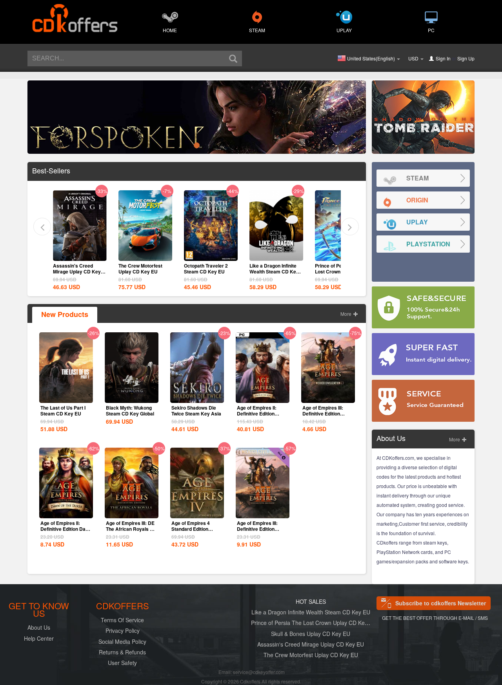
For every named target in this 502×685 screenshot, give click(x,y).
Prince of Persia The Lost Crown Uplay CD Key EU (313, 623)
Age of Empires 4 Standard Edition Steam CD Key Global (195, 528)
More (346, 313)
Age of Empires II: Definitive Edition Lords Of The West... (259, 413)
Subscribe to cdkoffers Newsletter (440, 603)
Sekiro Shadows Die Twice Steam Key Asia (196, 410)
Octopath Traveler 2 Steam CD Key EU (206, 268)
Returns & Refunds (122, 652)
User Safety (122, 663)
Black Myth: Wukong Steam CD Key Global (130, 410)
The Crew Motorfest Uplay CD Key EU (140, 268)
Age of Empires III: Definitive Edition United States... (322, 413)
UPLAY (344, 30)
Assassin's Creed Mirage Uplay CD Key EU (77, 271)
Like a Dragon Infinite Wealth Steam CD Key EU (274, 271)
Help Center (39, 638)
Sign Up (466, 58)
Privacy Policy (122, 630)
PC (431, 30)
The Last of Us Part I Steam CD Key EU (62, 410)
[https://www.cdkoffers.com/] (74, 14)
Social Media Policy (122, 641)
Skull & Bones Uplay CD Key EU (310, 634)
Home (170, 30)
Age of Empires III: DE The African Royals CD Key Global (131, 528)
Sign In (443, 58)
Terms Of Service (122, 620)
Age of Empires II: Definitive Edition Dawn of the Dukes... (66, 528)
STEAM (257, 30)
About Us (38, 627)
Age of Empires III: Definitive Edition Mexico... (257, 528)
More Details (79, 254)
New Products (64, 314)
